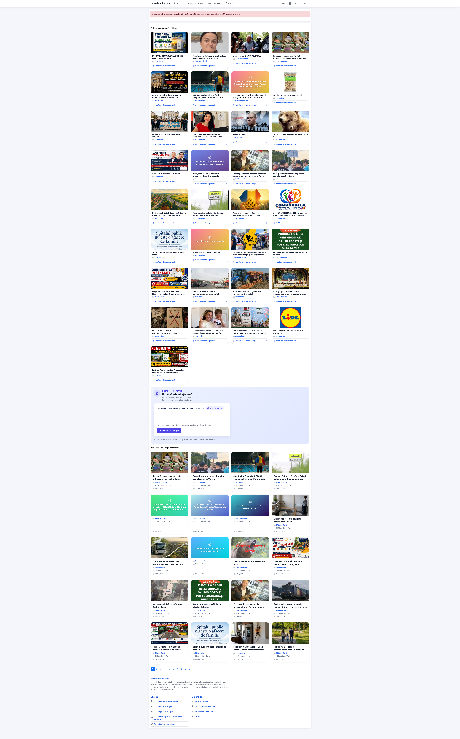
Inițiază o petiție (299, 3)
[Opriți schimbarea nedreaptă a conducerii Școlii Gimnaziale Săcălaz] (210, 129)
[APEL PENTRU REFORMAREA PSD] (169, 167)
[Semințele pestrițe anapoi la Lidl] (290, 88)
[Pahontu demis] (250, 128)
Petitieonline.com (161, 3)
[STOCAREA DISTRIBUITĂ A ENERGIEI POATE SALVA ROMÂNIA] (169, 50)
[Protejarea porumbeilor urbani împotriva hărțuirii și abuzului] (210, 168)
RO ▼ (178, 3)
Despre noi (219, 3)
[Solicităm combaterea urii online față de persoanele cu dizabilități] (210, 50)
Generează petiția (170, 430)
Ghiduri (155, 696)
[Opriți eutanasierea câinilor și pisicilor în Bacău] (290, 247)
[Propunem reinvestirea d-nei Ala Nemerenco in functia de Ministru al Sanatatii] (169, 286)
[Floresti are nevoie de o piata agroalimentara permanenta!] (210, 286)
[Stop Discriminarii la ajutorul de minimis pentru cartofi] (250, 286)
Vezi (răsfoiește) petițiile (194, 3)
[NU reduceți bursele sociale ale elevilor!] (169, 129)
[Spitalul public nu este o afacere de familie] (169, 247)
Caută (230, 3)
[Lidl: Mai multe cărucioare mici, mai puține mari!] (290, 325)
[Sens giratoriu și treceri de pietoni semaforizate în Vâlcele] (290, 168)
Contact (209, 3)
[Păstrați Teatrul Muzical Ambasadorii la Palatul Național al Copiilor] (169, 364)
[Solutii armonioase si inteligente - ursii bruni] (290, 129)
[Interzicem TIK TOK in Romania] (210, 246)
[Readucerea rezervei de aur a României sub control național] (250, 207)
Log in (285, 3)
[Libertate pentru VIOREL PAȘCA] (250, 49)
